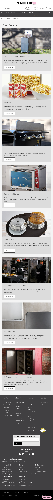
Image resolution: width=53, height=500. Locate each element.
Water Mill (22, 477)
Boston (21, 465)
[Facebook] (20, 454)
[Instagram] (26, 454)
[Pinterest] (29, 454)
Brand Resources (32, 427)
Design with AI (31, 412)
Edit (51, 12)
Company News (20, 420)
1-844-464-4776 (44, 402)
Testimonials (19, 411)
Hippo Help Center (32, 405)
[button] (47, 497)
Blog (29, 402)
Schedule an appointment (8, 474)
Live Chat (42, 405)
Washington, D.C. (8, 477)
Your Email (16, 438)
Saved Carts (6, 412)
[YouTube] (33, 454)
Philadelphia (39, 465)
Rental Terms (25, 492)
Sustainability (19, 418)
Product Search (28, 8)
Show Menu (8, 8)
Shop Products (9, 67)
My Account (7, 407)
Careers (17, 423)
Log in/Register (7, 402)
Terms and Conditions (6, 492)
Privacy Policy (17, 492)
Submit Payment (8, 415)
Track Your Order (8, 405)
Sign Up (18, 443)
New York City (7, 465)
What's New (7, 410)
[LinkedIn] (23, 454)
